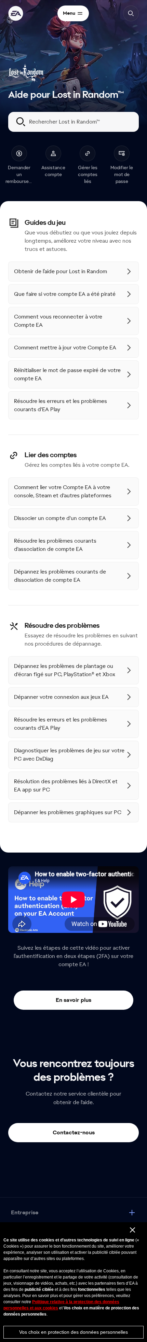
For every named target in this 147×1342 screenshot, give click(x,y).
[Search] (131, 13)
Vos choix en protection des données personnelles (73, 1332)
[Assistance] (15, 13)
